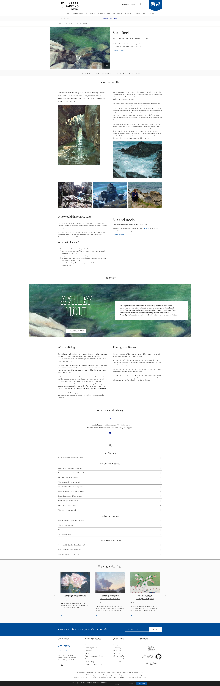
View (106, 65)
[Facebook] (59, 665)
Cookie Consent (118, 659)
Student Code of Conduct (94, 664)
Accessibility (117, 648)
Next (166, 596)
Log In (126, 4)
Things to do (117, 650)
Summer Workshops (110, 18)
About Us (128, 13)
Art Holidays (90, 13)
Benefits (96, 73)
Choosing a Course (91, 648)
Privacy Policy (89, 662)
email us (146, 44)
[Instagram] (62, 665)
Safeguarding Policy (119, 656)
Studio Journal (104, 13)
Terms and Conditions (92, 659)
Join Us (156, 629)
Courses (67, 23)
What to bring (119, 73)
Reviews (130, 73)
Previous (54, 596)
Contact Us (116, 653)
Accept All (142, 683)
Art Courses (78, 13)
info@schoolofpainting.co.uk (67, 651)
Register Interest (118, 50)
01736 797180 (63, 18)
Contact (134, 4)
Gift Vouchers (148, 13)
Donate (137, 13)
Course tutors (106, 73)
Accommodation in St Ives (94, 656)
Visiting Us (116, 645)
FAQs (138, 73)
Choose (131, 683)
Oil (74, 23)
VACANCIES (117, 662)
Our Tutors (117, 13)
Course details (85, 73)
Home (68, 13)
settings (117, 684)
